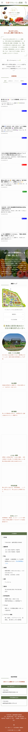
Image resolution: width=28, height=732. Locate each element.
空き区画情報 (16, 727)
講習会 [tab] (22, 80)
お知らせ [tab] (10, 80)
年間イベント (10, 727)
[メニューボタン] (2, 2)
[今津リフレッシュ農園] (14, 2)
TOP (6, 727)
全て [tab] (5, 80)
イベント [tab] (17, 80)
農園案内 (21, 727)
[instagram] (14, 725)
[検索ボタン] (26, 2)
